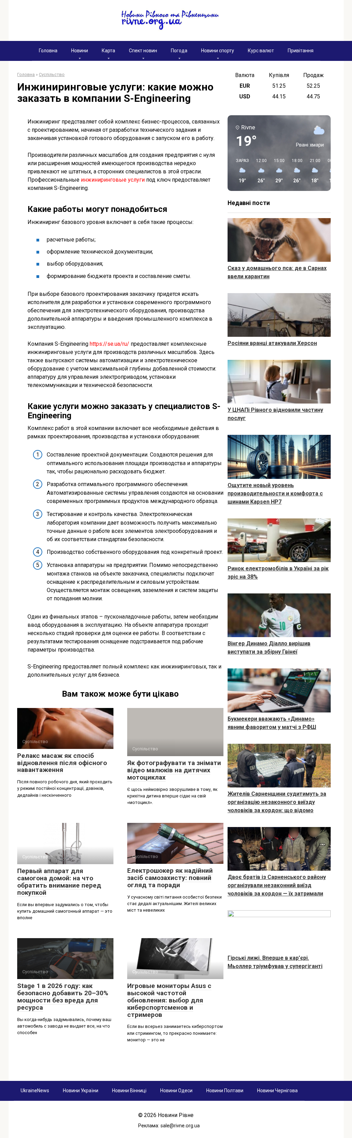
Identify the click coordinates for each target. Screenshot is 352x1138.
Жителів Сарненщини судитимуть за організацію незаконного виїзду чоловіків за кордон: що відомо (277, 802)
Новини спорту (217, 50)
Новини (79, 50)
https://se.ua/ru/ (109, 344)
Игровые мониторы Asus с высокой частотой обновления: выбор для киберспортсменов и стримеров (169, 1000)
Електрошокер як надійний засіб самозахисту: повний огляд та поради (170, 878)
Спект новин (143, 50)
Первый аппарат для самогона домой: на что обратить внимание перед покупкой (59, 882)
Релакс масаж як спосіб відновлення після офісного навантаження (62, 763)
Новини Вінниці (129, 1090)
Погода (179, 50)
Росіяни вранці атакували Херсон (272, 343)
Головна (48, 50)
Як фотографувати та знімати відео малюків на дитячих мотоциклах (174, 770)
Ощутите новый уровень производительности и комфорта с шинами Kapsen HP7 (275, 493)
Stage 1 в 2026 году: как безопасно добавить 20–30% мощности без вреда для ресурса (62, 996)
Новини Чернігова (277, 1090)
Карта (108, 50)
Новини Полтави (224, 1090)
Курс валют (261, 50)
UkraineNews (35, 1090)
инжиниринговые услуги (113, 179)
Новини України (80, 1090)
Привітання (301, 50)
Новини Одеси (176, 1090)
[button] (240, 171)
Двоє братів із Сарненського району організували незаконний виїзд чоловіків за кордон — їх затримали (277, 885)
